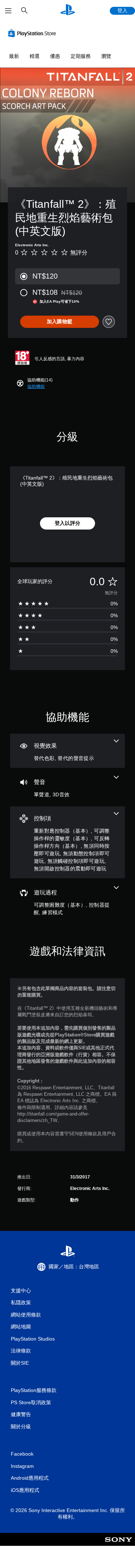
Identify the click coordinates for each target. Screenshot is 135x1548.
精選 (35, 56)
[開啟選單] (8, 11)
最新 (14, 56)
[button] (36, 386)
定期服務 (81, 56)
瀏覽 (106, 56)
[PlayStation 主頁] (68, 10)
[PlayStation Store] (33, 33)
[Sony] (118, 1544)
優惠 (55, 56)
